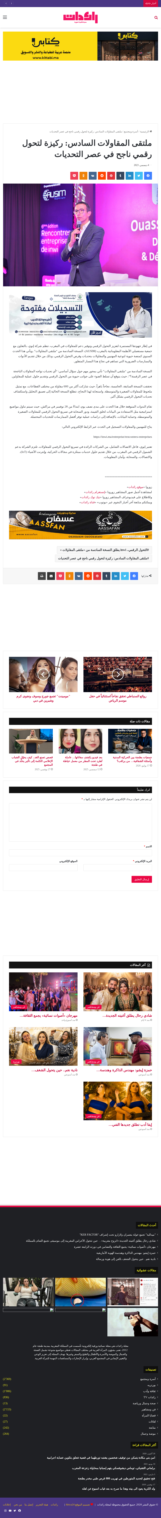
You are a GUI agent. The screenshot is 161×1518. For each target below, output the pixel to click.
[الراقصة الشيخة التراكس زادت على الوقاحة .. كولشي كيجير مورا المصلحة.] (28, 1292)
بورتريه (151, 1385)
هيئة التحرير (42, 1504)
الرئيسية (145, 131)
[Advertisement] (80, 92)
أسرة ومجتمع (131, 131)
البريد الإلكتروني (142, 861)
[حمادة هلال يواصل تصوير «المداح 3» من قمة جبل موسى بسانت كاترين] (28, 1322)
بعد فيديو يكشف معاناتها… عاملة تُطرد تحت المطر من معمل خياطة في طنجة (82, 761)
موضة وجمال (148, 1433)
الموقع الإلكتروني (68, 861)
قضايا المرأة (149, 1415)
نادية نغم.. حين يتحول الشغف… (54, 1070)
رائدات (54, 1504)
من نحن (18, 1504)
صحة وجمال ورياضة (144, 1403)
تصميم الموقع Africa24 (77, 1504)
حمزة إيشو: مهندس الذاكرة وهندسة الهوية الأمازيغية (126, 1252)
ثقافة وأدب (149, 1391)
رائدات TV (150, 1397)
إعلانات (7, 1504)
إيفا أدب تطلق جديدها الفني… (130, 1125)
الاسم (148, 846)
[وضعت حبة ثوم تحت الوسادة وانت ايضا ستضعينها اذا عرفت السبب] (80, 1292)
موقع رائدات (135, 487)
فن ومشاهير (149, 1409)
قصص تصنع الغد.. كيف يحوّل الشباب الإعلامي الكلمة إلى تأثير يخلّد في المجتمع (32, 761)
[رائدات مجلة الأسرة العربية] (80, 17)
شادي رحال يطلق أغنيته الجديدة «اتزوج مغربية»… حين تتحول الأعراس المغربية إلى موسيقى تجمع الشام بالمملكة (91, 1240)
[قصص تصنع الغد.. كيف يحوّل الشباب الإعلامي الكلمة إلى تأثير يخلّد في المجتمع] (31, 741)
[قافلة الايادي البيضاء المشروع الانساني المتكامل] (80, 1322)
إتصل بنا (29, 1504)
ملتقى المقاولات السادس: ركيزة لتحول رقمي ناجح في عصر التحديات (102, 558)
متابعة (152, 1427)
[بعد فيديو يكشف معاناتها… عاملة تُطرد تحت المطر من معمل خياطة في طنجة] (80, 741)
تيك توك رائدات (90, 497)
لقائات (152, 1421)
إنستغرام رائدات (95, 492)
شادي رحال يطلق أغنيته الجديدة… (127, 1015)
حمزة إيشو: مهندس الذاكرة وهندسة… (124, 1070)
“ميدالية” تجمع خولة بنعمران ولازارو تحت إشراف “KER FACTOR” (118, 1234)
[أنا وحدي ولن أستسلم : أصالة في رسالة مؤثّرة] (132, 1292)
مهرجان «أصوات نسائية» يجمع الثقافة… (49, 1015)
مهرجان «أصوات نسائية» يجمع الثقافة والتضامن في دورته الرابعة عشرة (103, 3)
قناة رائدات (88, 502)
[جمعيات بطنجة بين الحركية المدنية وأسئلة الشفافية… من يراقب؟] (130, 741)
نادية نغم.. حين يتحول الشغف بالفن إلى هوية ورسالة (126, 1259)
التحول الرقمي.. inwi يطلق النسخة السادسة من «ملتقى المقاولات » (103, 550)
